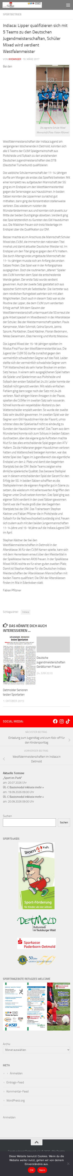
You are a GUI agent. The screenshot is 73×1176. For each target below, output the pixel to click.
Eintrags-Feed (15, 1082)
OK (31, 1170)
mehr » (39, 787)
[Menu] (68, 5)
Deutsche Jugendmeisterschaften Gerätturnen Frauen (51, 662)
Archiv (6, 1044)
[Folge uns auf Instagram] (61, 721)
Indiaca (25, 612)
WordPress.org (15, 1100)
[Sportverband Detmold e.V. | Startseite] (29, 5)
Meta (6, 1065)
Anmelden (16, 1073)
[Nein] (68, 1164)
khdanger (15, 59)
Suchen (7, 816)
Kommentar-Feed (17, 1091)
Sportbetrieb (12, 14)
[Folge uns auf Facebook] (55, 721)
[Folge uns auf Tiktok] (67, 721)
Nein (42, 1170)
